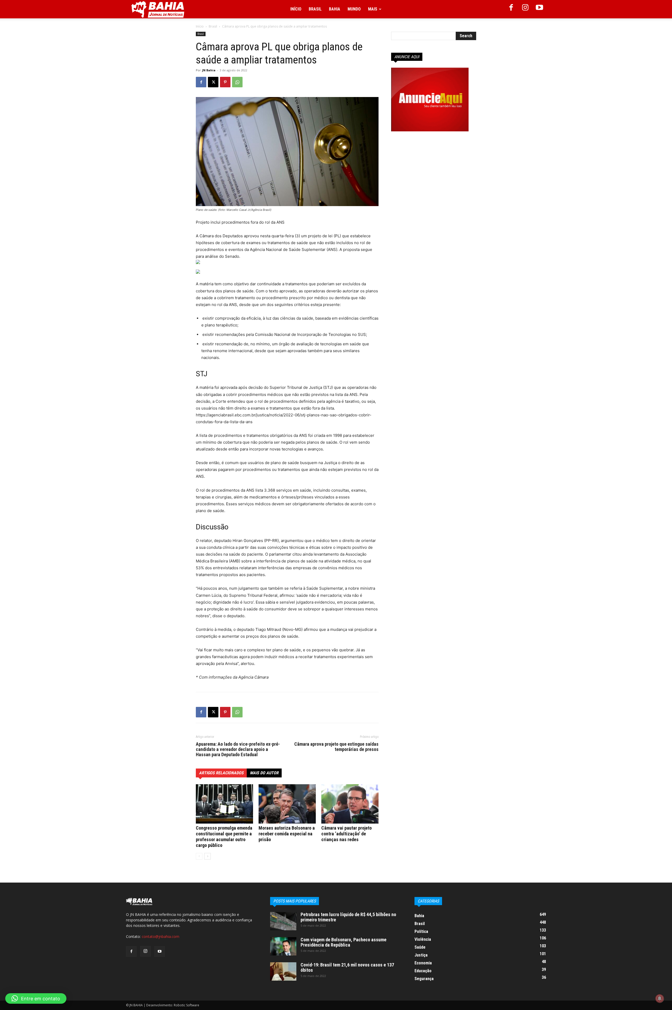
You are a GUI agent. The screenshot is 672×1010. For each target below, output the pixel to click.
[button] (35, 998)
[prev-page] (199, 856)
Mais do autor (264, 772)
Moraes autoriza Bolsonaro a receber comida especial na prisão (287, 833)
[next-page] (207, 856)
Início (295, 9)
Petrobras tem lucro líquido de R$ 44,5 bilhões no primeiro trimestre (348, 917)
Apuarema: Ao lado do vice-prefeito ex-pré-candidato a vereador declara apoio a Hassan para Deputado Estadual (238, 749)
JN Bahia (209, 70)
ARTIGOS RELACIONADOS (221, 772)
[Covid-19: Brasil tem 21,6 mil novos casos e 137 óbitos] (283, 971)
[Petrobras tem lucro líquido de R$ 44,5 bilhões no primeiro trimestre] (283, 921)
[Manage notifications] (659, 998)
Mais (372, 9)
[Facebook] (511, 9)
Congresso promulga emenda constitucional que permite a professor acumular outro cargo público (224, 836)
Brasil (315, 9)
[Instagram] (525, 9)
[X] (213, 82)
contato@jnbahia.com (160, 936)
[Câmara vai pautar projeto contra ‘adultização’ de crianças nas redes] (350, 804)
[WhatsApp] (237, 82)
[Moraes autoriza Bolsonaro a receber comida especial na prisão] (287, 804)
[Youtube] (539, 9)
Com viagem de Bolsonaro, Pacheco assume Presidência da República (343, 942)
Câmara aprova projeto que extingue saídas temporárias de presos (336, 747)
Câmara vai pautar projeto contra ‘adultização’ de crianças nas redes (346, 833)
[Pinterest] (225, 82)
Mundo (354, 9)
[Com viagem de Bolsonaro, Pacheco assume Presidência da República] (283, 946)
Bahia (334, 9)
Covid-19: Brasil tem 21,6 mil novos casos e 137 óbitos (347, 967)
